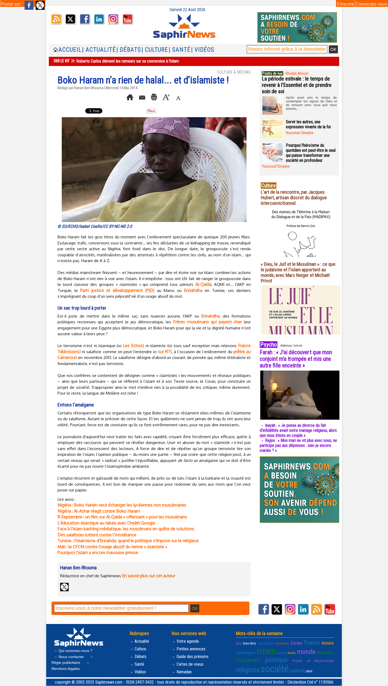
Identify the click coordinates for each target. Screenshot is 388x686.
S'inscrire (345, 4)
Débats (140, 656)
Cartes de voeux (190, 664)
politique (276, 660)
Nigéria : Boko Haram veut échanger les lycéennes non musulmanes (122, 505)
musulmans (248, 660)
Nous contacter (71, 657)
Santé (139, 664)
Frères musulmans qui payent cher (207, 321)
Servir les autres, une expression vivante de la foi (308, 124)
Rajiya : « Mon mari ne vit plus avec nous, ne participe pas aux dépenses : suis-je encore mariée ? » (298, 445)
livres (291, 653)
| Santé (180, 49)
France (312, 642)
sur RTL (165, 351)
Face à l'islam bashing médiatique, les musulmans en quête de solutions (126, 528)
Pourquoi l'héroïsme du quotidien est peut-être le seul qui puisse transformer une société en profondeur (310, 153)
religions (248, 670)
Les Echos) (133, 345)
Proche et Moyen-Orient (313, 661)
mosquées (325, 652)
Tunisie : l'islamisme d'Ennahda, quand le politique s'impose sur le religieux (128, 540)
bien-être (249, 643)
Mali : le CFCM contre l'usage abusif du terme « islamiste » (112, 546)
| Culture (154, 49)
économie (282, 643)
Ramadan (184, 671)
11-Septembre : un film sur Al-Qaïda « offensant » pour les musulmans (122, 516)
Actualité (141, 641)
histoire (328, 643)
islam (266, 651)
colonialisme (266, 643)
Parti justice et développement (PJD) (117, 290)
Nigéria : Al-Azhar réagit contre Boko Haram (99, 511)
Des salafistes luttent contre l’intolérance (97, 534)
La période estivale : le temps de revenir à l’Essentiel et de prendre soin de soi (297, 84)
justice (281, 653)
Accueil (70, 49)
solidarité (296, 670)
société (274, 669)
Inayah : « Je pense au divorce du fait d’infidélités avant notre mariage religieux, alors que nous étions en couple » (298, 430)
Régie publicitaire (66, 662)
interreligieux (245, 652)
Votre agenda (187, 641)
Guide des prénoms (192, 656)
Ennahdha (193, 290)
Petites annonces (190, 648)
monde (306, 652)
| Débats (128, 49)
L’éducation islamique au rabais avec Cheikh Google (106, 523)
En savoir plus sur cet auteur (148, 575)
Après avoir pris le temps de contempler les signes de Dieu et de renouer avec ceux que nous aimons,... (311, 103)
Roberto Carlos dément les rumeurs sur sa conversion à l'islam (127, 61)
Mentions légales (65, 668)
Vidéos (140, 671)
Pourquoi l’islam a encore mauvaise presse (98, 552)
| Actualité (99, 49)
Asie (239, 643)
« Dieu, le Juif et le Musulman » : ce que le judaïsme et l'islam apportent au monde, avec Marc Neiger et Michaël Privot (298, 272)
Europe (296, 643)
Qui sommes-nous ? (75, 651)
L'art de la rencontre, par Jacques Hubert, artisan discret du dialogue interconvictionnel (294, 197)
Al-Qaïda (203, 284)
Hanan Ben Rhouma (88, 88)
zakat (308, 671)
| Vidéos (202, 49)
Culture (140, 648)
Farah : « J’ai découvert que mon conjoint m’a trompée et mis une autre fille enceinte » (296, 359)
